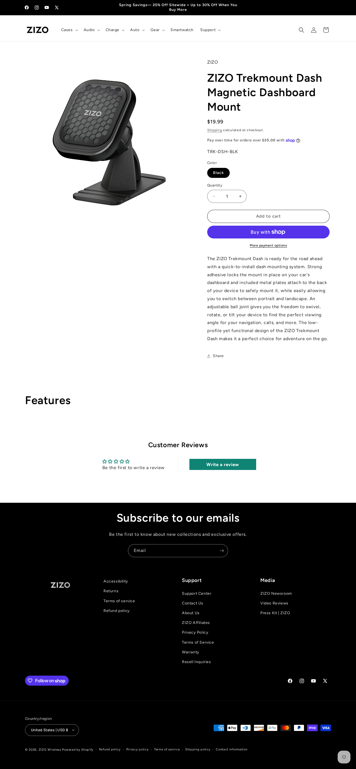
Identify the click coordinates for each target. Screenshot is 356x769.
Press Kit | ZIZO (275, 613)
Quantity (214, 185)
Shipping (214, 130)
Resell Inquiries (196, 662)
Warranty (190, 652)
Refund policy (116, 610)
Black (218, 172)
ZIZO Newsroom (276, 593)
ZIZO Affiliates (196, 622)
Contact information (231, 749)
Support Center (196, 593)
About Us (191, 613)
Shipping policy (198, 749)
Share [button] (218, 356)
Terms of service (119, 600)
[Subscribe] (222, 550)
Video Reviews (274, 603)
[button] (69, 30)
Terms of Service (198, 642)
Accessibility (115, 581)
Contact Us (192, 603)
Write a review (222, 464)
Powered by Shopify (77, 749)
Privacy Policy (195, 632)
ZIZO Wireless (50, 749)
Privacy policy (137, 749)
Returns (110, 591)
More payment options (268, 245)
